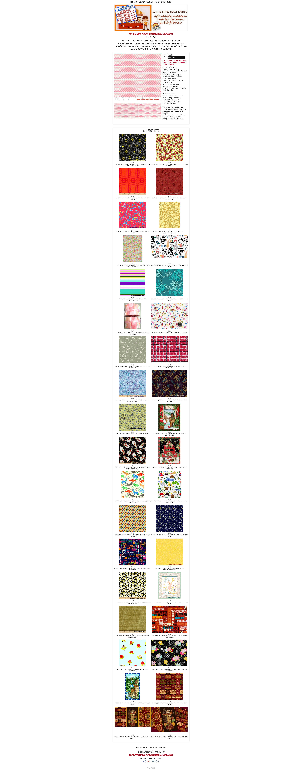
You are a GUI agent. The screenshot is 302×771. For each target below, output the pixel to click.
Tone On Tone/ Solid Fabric (149, 44)
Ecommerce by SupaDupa (152, 768)
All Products (167, 49)
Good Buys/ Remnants (144, 49)
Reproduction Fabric (164, 44)
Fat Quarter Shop (157, 49)
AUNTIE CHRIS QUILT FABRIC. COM (151, 752)
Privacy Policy (143, 758)
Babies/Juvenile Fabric (177, 44)
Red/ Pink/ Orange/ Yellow (179, 46)
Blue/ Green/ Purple (163, 46)
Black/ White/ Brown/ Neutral (147, 46)
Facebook (142, 2)
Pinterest (156, 2)
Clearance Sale (179, 119)
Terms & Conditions (158, 758)
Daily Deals (125, 41)
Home (131, 2)
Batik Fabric (133, 46)
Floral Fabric (157, 41)
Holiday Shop (176, 41)
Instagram (149, 2)
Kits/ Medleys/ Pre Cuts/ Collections (141, 41)
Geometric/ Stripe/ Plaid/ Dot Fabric (129, 44)
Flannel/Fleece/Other (122, 46)
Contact (163, 2)
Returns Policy (150, 758)
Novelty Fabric (166, 41)
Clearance (133, 49)
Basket (169, 2)
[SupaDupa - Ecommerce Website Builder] (148, 768)
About (136, 2)
